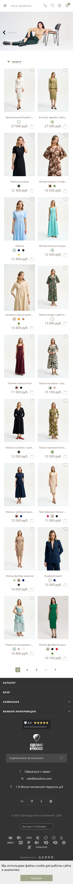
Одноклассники (41, 801)
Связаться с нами (37, 771)
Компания (11, 702)
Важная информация (19, 711)
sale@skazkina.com (39, 778)
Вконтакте (22, 801)
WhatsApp (51, 801)
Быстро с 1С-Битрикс (34, 826)
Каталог (9, 682)
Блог (6, 692)
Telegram (32, 801)
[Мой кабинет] (59, 6)
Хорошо (36, 878)
